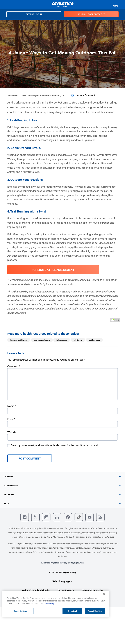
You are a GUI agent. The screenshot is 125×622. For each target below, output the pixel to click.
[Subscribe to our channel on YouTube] (89, 517)
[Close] (104, 594)
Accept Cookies (95, 611)
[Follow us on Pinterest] (68, 517)
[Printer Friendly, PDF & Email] (115, 320)
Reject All (72, 611)
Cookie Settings (20, 611)
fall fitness (78, 340)
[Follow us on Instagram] (46, 517)
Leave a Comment (85, 95)
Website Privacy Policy (92, 590)
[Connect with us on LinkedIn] (57, 517)
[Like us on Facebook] (24, 517)
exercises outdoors (42, 340)
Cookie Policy (48, 604)
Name (11, 406)
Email (11, 419)
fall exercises (61, 340)
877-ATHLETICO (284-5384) (62, 572)
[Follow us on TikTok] (79, 517)
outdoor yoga (94, 340)
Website (11, 432)
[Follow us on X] (35, 517)
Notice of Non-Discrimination (36, 590)
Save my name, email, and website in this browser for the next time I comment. (54, 445)
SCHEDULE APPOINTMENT (91, 14)
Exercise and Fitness (18, 340)
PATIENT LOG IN (34, 14)
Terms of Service (66, 590)
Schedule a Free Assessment (53, 270)
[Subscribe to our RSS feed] (100, 517)
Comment (13, 366)
